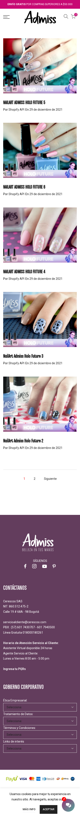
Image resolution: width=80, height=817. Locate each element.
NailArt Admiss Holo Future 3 (23, 356)
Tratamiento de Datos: (18, 714)
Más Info (29, 809)
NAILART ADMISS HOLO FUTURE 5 (24, 102)
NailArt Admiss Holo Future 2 (23, 440)
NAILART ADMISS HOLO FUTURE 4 (24, 271)
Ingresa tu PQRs (14, 669)
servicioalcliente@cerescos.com (24, 622)
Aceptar (48, 809)
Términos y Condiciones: (19, 728)
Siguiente (50, 478)
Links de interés (13, 741)
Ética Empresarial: (15, 700)
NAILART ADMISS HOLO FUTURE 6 (24, 187)
